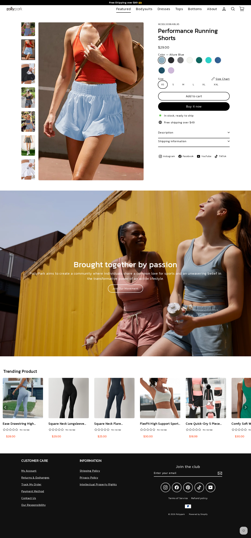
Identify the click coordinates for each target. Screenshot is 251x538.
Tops (179, 8)
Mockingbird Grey (180, 60)
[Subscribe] (219, 473)
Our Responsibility (33, 505)
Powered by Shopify (198, 514)
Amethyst (171, 70)
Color (171, 54)
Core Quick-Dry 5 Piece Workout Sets (203, 424)
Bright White (189, 60)
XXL (216, 84)
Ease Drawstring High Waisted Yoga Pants (18, 424)
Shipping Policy (90, 471)
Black (171, 60)
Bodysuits (144, 8)
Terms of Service (178, 498)
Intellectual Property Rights (98, 484)
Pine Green (199, 60)
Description (165, 132)
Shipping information (172, 141)
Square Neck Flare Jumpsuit (107, 424)
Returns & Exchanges (35, 477)
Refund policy (199, 498)
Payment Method (32, 491)
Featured (123, 8)
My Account (29, 471)
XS (162, 84)
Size (194, 79)
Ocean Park (208, 60)
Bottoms (195, 8)
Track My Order (31, 484)
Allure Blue (161, 60)
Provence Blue (217, 60)
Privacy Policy (89, 477)
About (212, 8)
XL (203, 84)
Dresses (164, 8)
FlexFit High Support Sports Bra (160, 424)
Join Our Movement (125, 288)
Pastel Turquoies (161, 70)
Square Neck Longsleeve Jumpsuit (66, 424)
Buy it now (194, 106)
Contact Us (28, 498)
